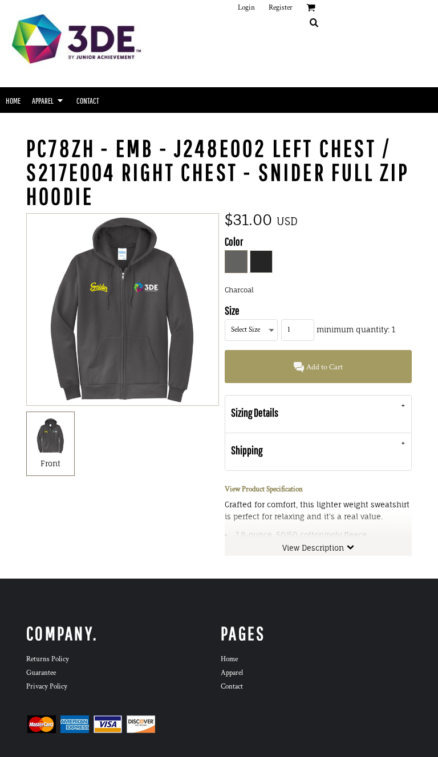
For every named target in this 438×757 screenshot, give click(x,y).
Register (281, 8)
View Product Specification (264, 489)
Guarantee (41, 673)
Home (229, 659)
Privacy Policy (46, 686)
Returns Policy (47, 659)
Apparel (232, 673)
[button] (313, 22)
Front (50, 463)
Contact (232, 686)
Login (246, 8)
